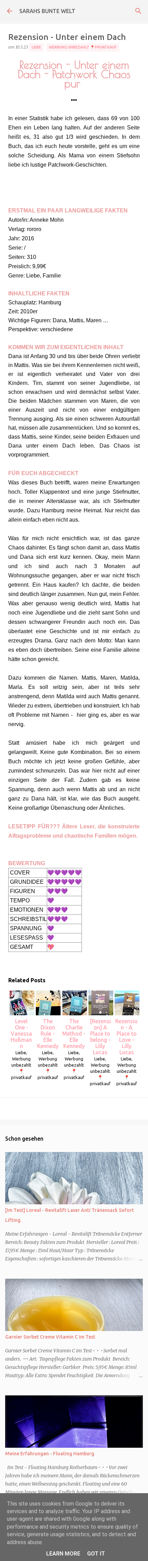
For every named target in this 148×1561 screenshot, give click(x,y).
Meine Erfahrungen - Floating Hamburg (49, 1453)
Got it (96, 1553)
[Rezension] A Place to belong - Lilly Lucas (100, 1036)
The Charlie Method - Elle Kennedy (73, 1033)
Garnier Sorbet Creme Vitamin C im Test (50, 1337)
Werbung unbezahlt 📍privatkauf (83, 47)
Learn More (63, 1553)
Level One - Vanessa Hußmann (21, 1033)
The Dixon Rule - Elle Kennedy (48, 1033)
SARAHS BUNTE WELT (47, 11)
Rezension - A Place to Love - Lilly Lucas (126, 1036)
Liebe (36, 47)
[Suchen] (138, 11)
